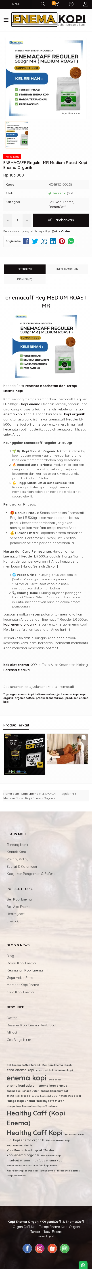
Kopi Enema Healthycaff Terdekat (32, 1150)
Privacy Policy (17, 859)
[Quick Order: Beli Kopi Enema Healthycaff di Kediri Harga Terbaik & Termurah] (9, 759)
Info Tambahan (67, 269)
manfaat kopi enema (45, 1165)
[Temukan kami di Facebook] (27, 1253)
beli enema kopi (45, 694)
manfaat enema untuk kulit (19, 1165)
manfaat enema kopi (47, 1160)
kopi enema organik (19, 624)
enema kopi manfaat (54, 1090)
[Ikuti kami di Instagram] (40, 1253)
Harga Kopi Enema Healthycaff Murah (35, 1101)
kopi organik (74, 414)
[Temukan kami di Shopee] (52, 1253)
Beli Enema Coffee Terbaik (23, 1065)
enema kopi (13, 414)
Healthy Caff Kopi (35, 1133)
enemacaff (19, 297)
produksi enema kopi (50, 698)
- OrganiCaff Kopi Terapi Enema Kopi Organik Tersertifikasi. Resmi (46, 1226)
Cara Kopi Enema (20, 992)
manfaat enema (18, 1160)
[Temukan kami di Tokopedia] (65, 1253)
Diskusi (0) (24, 279)
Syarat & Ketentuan (22, 866)
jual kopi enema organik (25, 1140)
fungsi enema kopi (70, 1095)
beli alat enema (16, 665)
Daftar (12, 1018)
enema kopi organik (18, 1095)
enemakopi (54, 1079)
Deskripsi (25, 269)
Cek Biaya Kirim (19, 1040)
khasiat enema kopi (58, 1140)
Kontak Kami (17, 852)
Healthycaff (16, 914)
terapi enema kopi (16, 1175)
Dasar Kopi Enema (21, 963)
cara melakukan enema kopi (54, 1070)
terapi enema (47, 1170)
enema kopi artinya (52, 1085)
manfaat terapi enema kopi (22, 1170)
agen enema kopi (22, 694)
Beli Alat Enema (19, 907)
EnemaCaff (57, 207)
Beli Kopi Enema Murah (57, 1065)
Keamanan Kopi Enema (25, 970)
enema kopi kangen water (23, 1090)
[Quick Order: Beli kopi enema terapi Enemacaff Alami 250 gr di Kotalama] (51, 769)
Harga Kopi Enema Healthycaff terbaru (32, 1106)
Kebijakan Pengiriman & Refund (31, 874)
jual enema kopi (68, 694)
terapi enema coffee (68, 1170)
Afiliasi (12, 1032)
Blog (10, 956)
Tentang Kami (17, 845)
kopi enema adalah (19, 1145)
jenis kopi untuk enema (74, 1134)
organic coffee (25, 698)
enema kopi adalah (21, 1085)
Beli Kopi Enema (60, 202)
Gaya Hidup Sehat (20, 978)
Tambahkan (63, 220)
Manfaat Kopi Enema (23, 985)
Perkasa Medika (16, 670)
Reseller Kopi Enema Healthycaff (32, 1025)
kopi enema (30, 404)
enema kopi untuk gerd (44, 1096)
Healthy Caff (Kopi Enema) (36, 1118)
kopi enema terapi (51, 1155)
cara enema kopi (20, 1070)
